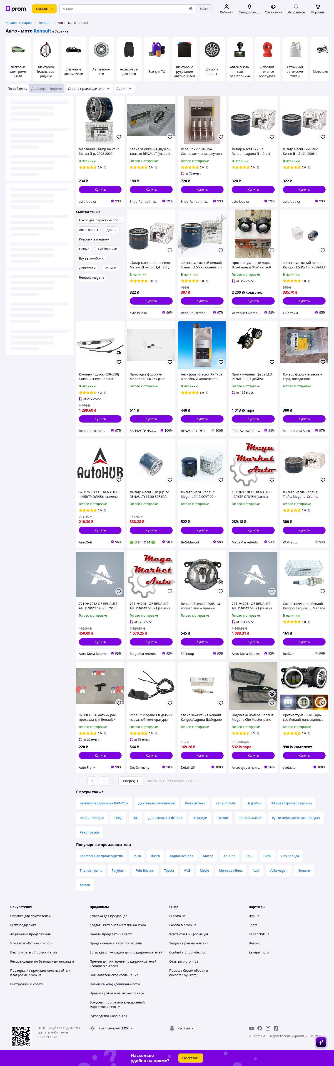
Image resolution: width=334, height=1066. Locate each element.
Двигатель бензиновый (156, 803)
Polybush (119, 870)
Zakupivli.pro (259, 952)
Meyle (204, 870)
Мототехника (323, 71)
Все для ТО (156, 71)
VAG (187, 870)
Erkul (249, 856)
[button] (100, 189)
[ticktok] (276, 1028)
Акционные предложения (30, 934)
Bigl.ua (254, 916)
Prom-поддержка (23, 925)
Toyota (169, 870)
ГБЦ (135, 818)
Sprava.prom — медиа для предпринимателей (126, 952)
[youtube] (251, 1028)
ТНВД (118, 818)
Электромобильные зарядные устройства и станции (46, 76)
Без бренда (290, 856)
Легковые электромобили (18, 71)
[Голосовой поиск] (191, 9)
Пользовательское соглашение (114, 975)
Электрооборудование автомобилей (184, 71)
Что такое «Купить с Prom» (31, 943)
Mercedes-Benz (231, 870)
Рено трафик (90, 832)
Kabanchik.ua (259, 934)
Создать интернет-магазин (111, 925)
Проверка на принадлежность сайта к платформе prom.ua (40, 972)
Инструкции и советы (27, 984)
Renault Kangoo (92, 818)
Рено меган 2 (195, 803)
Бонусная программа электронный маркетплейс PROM (117, 1004)
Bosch (155, 856)
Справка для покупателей (30, 916)
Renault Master (250, 818)
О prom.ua (177, 916)
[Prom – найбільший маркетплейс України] (16, 9)
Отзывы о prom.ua (183, 961)
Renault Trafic (226, 803)
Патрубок (254, 803)
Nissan (85, 885)
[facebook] (259, 1028)
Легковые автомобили (73, 71)
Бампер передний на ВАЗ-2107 (104, 803)
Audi (256, 870)
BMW (267, 856)
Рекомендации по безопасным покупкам (42, 961)
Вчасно (254, 943)
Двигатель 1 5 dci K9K (165, 818)
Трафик (223, 818)
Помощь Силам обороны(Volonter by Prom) (188, 972)
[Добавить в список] (118, 136)
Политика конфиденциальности (115, 984)
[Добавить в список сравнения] (118, 353)
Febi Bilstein (145, 870)
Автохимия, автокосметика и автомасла (295, 74)
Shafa (253, 925)
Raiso (137, 856)
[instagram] (268, 1028)
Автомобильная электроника (240, 71)
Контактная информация (189, 934)
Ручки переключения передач (296, 818)
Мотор (208, 856)
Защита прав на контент (188, 943)
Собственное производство (101, 856)
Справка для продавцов (108, 916)
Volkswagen (279, 870)
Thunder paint (91, 870)
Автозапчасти (101, 71)
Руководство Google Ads (108, 1016)
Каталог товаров (19, 22)
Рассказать (190, 1058)
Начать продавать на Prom (111, 934)
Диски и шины (212, 71)
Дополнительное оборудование (268, 74)
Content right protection (187, 952)
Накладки (199, 818)
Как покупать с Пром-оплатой (33, 952)
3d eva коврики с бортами (291, 803)
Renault (45, 22)
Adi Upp (229, 856)
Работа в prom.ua (183, 925)
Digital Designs (181, 856)
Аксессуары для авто (129, 71)
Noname (304, 870)
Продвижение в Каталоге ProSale (116, 943)
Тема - (108, 1028)
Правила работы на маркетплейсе (117, 993)
